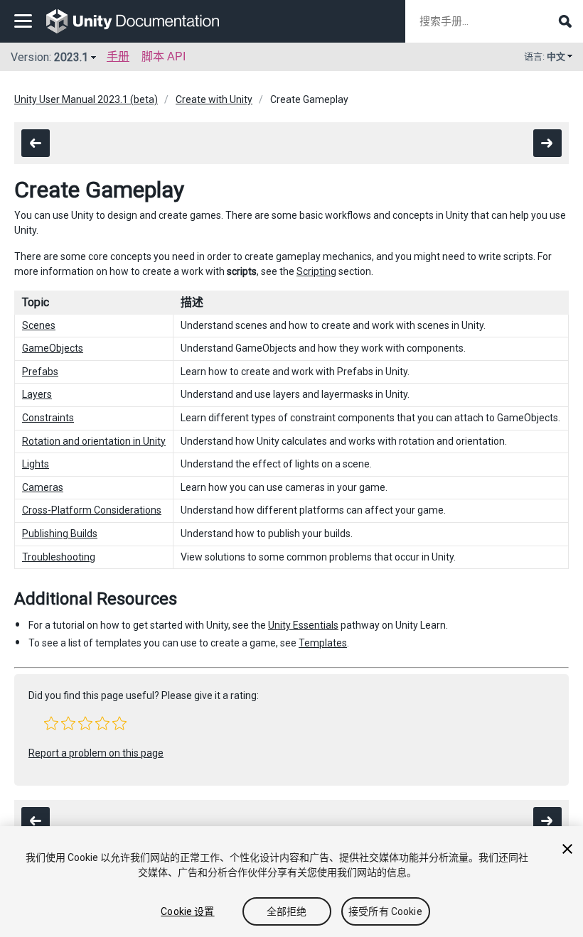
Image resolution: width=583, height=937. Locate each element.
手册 (118, 56)
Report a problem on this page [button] (96, 753)
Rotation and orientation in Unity (94, 441)
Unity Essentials (303, 625)
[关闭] (567, 849)
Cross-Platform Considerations (91, 510)
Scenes (38, 325)
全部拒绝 (287, 911)
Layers (37, 394)
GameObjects (52, 348)
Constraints (48, 417)
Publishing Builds (59, 533)
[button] (51, 723)
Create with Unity (214, 99)
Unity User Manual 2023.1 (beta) (86, 99)
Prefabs (40, 371)
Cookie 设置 (187, 911)
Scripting (316, 271)
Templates (323, 643)
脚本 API (163, 56)
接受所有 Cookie (385, 911)
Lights (35, 464)
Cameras (42, 487)
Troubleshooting (58, 557)
